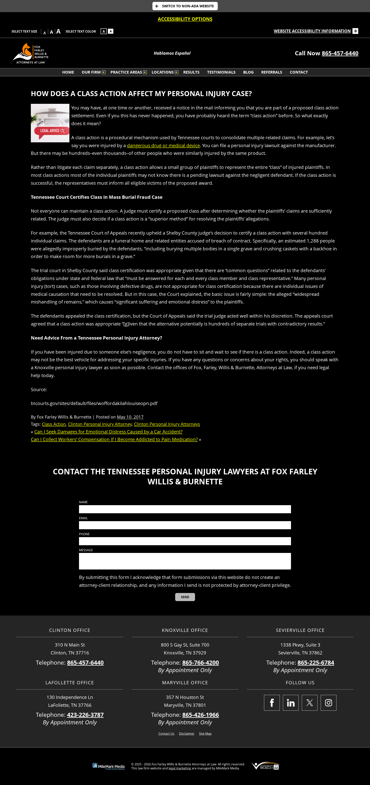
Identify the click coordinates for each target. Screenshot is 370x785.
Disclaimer (186, 733)
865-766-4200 (200, 662)
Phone (84, 534)
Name (83, 502)
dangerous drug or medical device (163, 145)
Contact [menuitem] (299, 72)
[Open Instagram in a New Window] (328, 703)
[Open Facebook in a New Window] (272, 703)
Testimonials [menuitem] (221, 72)
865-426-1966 (200, 715)
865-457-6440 (340, 53)
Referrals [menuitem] (271, 72)
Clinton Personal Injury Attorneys (167, 424)
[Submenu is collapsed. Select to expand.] (104, 72)
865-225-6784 (316, 662)
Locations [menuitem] (163, 72)
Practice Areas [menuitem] (126, 72)
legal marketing (180, 768)
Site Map (205, 733)
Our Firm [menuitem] (91, 72)
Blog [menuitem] (248, 72)
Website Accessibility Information (312, 31)
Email (83, 518)
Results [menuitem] (191, 72)
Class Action (54, 424)
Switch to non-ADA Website (188, 6)
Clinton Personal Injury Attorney (100, 424)
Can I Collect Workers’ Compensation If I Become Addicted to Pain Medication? (114, 439)
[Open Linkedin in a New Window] (291, 703)
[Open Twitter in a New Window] (310, 703)
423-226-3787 (85, 715)
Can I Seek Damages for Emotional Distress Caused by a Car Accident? (108, 431)
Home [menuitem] (68, 72)
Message (86, 550)
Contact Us (166, 733)
